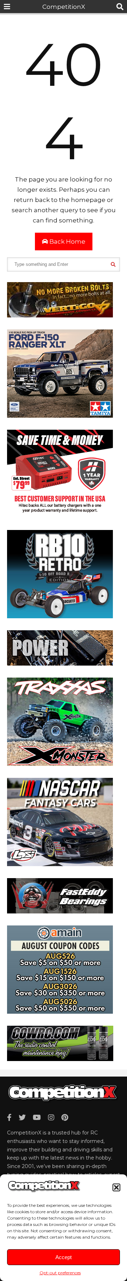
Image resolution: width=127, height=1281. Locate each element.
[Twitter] (22, 1117)
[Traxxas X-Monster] (60, 763)
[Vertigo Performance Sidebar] (60, 315)
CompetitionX (63, 6)
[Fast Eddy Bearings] (60, 911)
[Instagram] (51, 1117)
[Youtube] (37, 1117)
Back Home (66, 241)
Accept (63, 1257)
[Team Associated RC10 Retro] (60, 616)
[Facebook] (9, 1117)
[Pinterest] (64, 1117)
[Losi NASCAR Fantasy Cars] (60, 864)
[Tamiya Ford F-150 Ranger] (60, 415)
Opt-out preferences (60, 1272)
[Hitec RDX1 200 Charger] (60, 515)
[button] (116, 1187)
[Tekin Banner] (60, 663)
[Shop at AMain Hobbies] (60, 1011)
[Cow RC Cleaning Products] (60, 1058)
